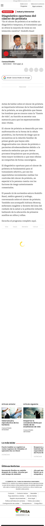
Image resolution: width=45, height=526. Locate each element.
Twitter (31, 70)
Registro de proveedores (17, 498)
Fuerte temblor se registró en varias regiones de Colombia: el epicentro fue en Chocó (14, 449)
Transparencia (27, 503)
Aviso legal (31, 498)
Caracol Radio (10, 5)
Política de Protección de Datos (15, 501)
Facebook (26, 70)
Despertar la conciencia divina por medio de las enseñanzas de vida (32, 424)
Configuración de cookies (11, 503)
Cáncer (35, 227)
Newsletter (33, 493)
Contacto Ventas (22, 493)
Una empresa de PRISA (22, 510)
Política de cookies (34, 501)
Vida (6, 227)
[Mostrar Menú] (2, 5)
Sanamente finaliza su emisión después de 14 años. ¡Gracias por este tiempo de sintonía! (15, 472)
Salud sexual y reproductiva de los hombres (10, 423)
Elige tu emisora (37, 6)
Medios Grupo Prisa (22, 515)
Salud (15, 227)
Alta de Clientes (32, 496)
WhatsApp (41, 70)
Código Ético (38, 503)
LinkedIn (36, 70)
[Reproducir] (6, 53)
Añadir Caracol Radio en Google (18, 78)
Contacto (11, 493)
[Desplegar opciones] (40, 54)
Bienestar (25, 227)
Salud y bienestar (25, 11)
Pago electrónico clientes (16, 496)
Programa (24, 6)
